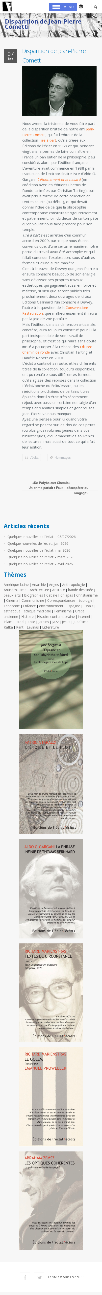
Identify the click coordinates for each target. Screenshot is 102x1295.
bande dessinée (80, 589)
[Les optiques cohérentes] (51, 1202)
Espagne (73, 605)
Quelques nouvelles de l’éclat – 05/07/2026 (41, 536)
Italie (31, 621)
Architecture (39, 589)
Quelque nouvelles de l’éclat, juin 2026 (37, 543)
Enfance (29, 605)
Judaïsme (81, 621)
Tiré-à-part (47, 140)
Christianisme (87, 595)
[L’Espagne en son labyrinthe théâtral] (51, 681)
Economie (12, 605)
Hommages (62, 457)
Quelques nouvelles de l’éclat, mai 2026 (38, 550)
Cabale (51, 595)
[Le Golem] (51, 1099)
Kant (20, 627)
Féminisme (63, 611)
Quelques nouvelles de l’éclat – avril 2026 (40, 564)
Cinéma (12, 600)
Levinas (33, 627)
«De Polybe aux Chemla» (51, 482)
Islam (8, 621)
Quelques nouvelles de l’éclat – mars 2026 (41, 557)
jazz (55, 621)
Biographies (33, 595)
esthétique (12, 611)
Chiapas (66, 595)
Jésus (66, 621)
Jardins (43, 621)
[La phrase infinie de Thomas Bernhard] (51, 891)
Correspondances (61, 600)
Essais (88, 605)
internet (84, 616)
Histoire (27, 616)
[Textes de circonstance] (51, 995)
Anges (54, 584)
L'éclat (34, 457)
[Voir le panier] (81, 6)
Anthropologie (73, 584)
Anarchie (39, 584)
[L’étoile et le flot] (51, 786)
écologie (85, 600)
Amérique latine (16, 584)
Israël (20, 621)
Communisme (33, 600)
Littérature (50, 627)
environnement (51, 605)
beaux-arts (12, 595)
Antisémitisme (15, 589)
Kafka (8, 627)
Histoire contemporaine (56, 616)
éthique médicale (37, 611)
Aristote (58, 589)
